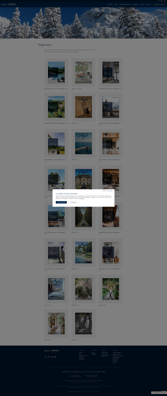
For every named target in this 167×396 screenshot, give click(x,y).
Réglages (73, 202)
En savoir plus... (82, 198)
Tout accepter (61, 202)
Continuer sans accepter (107, 190)
